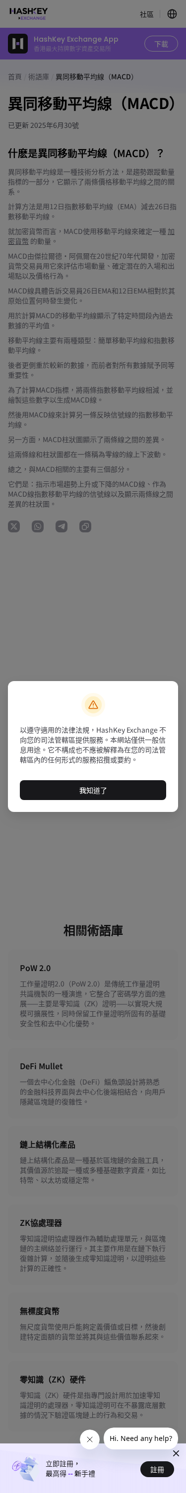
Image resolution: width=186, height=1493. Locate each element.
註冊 (157, 1469)
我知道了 (93, 790)
